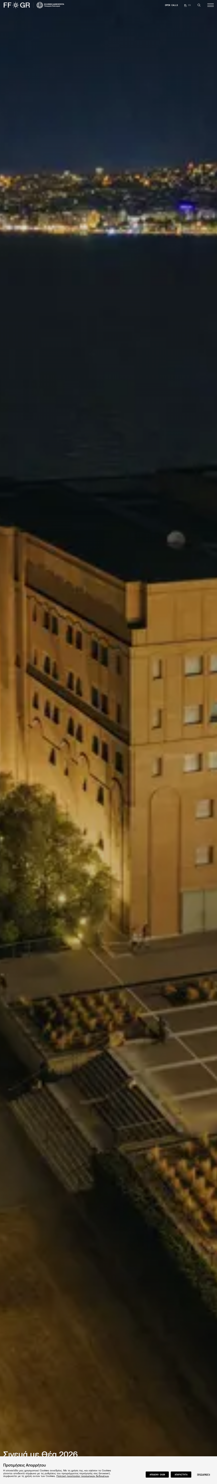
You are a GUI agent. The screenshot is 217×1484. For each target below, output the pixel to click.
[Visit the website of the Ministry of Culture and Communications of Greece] (50, 5)
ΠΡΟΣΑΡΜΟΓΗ (203, 1474)
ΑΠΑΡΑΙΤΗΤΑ (181, 1474)
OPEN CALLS (171, 5)
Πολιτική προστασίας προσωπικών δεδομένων (82, 1476)
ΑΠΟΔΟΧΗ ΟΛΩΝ (157, 1474)
